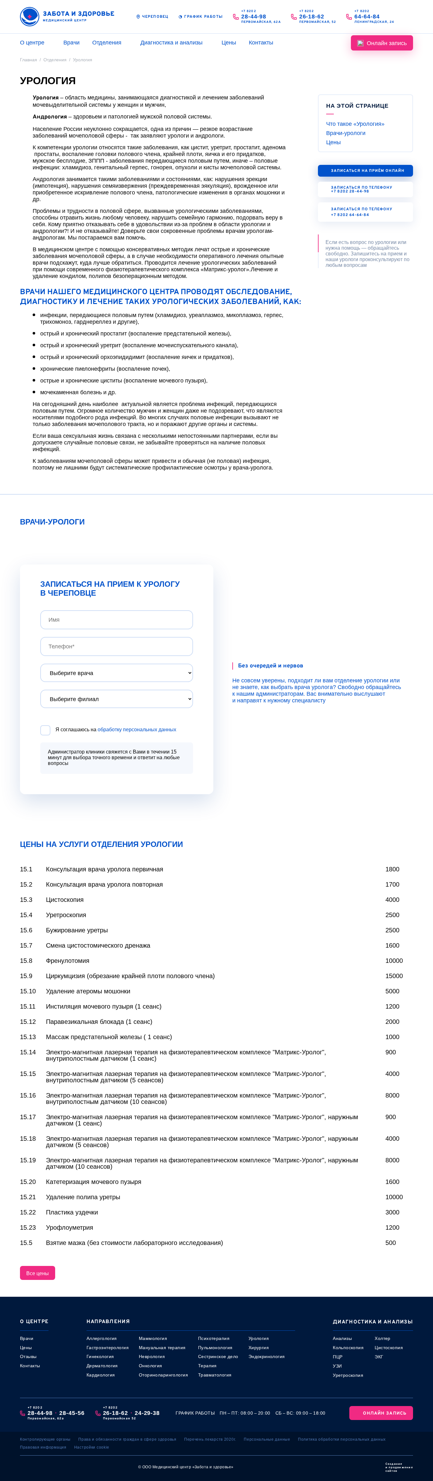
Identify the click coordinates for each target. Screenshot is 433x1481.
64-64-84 (366, 16)
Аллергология (102, 1338)
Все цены (37, 1273)
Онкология (150, 1365)
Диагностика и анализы (171, 42)
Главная (28, 59)
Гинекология (100, 1356)
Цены (229, 42)
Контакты (261, 42)
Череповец (155, 16)
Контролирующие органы (45, 1439)
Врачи (71, 42)
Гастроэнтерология (108, 1347)
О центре (32, 42)
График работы (203, 16)
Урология (259, 1338)
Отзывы (28, 1356)
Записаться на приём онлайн (367, 170)
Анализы (342, 1338)
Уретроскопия (348, 1375)
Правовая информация (43, 1447)
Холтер (383, 1338)
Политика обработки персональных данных (342, 1439)
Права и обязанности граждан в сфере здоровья (127, 1439)
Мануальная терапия (162, 1347)
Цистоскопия (389, 1347)
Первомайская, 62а (261, 22)
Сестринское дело (218, 1356)
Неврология (152, 1356)
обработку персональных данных (137, 729)
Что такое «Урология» (355, 124)
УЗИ (337, 1366)
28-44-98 (253, 16)
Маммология (153, 1338)
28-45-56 (71, 1413)
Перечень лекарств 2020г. (210, 1439)
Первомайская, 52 (317, 22)
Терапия (207, 1365)
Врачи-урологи (345, 133)
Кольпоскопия (348, 1347)
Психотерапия (213, 1338)
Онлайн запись (387, 43)
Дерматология (102, 1365)
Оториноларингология (163, 1374)
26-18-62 (311, 16)
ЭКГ (379, 1356)
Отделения (106, 42)
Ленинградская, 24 (374, 22)
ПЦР (337, 1356)
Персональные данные (267, 1439)
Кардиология (101, 1374)
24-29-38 (147, 1413)
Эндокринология (267, 1356)
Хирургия (259, 1347)
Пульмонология (215, 1347)
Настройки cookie (92, 1447)
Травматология (214, 1374)
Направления (108, 1322)
